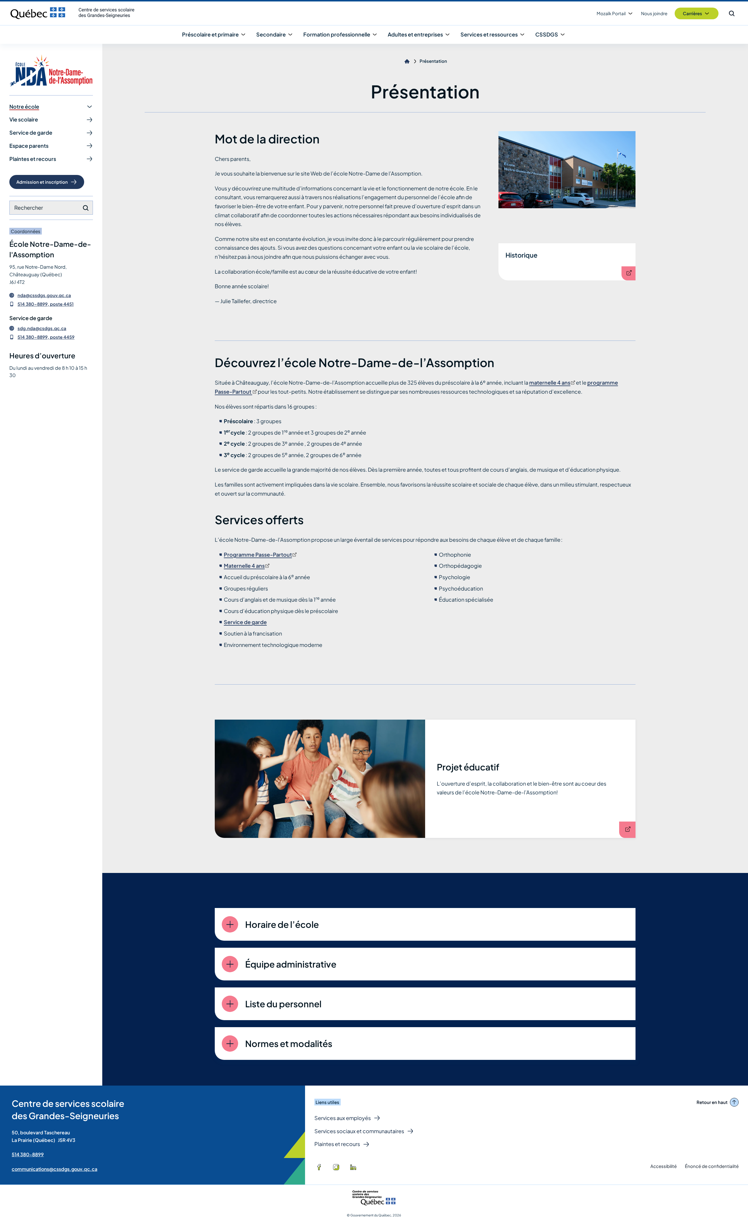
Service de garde (245, 622)
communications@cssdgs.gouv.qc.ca (54, 1169)
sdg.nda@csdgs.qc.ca (42, 328)
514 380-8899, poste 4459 (46, 337)
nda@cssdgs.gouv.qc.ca (44, 295)
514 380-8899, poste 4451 (46, 304)
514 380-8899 (28, 1154)
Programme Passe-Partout (260, 554)
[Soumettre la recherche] (85, 208)
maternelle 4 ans (551, 382)
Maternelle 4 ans (246, 565)
